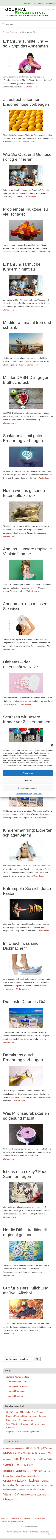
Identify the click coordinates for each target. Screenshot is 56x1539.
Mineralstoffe (10, 1485)
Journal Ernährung (11, 32)
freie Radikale (39, 1459)
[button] (52, 745)
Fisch (15, 1459)
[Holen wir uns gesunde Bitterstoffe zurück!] (28, 512)
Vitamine (23, 1494)
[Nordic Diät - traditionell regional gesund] (28, 1251)
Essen (43, 1453)
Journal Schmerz (15, 1396)
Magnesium (39, 1481)
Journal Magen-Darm (17, 1381)
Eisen (17, 1453)
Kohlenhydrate (15, 1476)
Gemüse (9, 1465)
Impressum (37, 794)
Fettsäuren (7, 1459)
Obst (33, 1485)
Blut (22, 1448)
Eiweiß (24, 1452)
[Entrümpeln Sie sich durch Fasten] (28, 910)
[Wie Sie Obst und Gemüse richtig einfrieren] (28, 176)
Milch (47, 1481)
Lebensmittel (25, 1480)
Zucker (48, 1495)
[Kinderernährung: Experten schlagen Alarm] (28, 852)
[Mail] (53, 10)
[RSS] (49, 10)
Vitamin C (9, 1494)
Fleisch (26, 1458)
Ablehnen (28, 780)
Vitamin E (32, 1495)
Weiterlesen (32, 87)
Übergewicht (10, 1499)
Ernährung (34, 1452)
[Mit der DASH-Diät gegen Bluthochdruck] (28, 399)
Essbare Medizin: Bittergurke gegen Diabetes (26, 1416)
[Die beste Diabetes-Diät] (28, 1018)
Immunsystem (14, 1471)
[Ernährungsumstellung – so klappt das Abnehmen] (28, 63)
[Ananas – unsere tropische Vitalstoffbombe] (28, 570)
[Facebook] (45, 10)
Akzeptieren (28, 773)
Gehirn (49, 1459)
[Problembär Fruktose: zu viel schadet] (28, 231)
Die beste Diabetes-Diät (24, 1001)
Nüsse (27, 1485)
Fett (49, 1452)
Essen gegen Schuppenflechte (19, 1420)
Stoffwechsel (36, 1489)
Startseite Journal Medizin (17, 1377)
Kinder (6, 1476)
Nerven (21, 1485)
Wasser (41, 1494)
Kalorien (37, 1471)
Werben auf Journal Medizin (12, 1521)
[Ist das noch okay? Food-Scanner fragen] (28, 1193)
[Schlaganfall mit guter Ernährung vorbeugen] (28, 457)
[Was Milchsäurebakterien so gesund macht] (28, 1135)
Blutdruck (30, 1448)
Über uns (27, 3)
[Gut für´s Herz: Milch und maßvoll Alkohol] (28, 1309)
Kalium (28, 1471)
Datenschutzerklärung (24, 794)
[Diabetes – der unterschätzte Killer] (28, 683)
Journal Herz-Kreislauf (18, 1386)
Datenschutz (40, 1518)
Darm (50, 1448)
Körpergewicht (27, 1476)
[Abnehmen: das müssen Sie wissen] (28, 625)
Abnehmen (8, 1448)
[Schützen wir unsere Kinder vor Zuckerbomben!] (28, 738)
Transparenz (38, 3)
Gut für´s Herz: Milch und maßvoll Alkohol (24, 1412)
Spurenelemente (22, 1490)
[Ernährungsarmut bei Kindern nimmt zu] (28, 286)
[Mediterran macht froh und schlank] (28, 344)
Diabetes (8, 1452)
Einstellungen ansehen (28, 788)
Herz (30, 1465)
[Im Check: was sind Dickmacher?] (28, 965)
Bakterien (17, 1448)
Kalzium (46, 1471)
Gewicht (22, 1465)
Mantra (35, 1532)
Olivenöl (39, 1485)
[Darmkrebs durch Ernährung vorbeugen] (28, 1076)
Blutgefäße (42, 1448)
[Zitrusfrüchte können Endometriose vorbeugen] (28, 121)
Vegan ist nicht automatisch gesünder (22, 1431)
